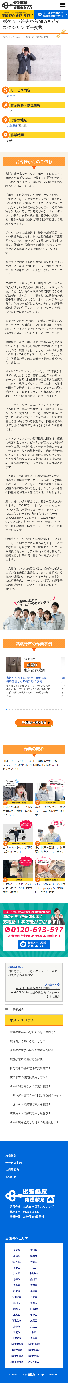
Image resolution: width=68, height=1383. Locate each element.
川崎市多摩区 (16, 1356)
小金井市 (33, 1273)
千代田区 (33, 1309)
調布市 (16, 1309)
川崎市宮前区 (16, 1362)
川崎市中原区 (33, 1356)
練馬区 (33, 1320)
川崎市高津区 (33, 1350)
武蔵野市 (12, 125)
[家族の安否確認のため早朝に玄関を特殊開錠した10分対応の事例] (13, 669)
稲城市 (33, 1256)
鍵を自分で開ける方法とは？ (27, 1041)
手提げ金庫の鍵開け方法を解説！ (30, 1104)
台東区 (33, 1297)
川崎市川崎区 (33, 1344)
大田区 (33, 1262)
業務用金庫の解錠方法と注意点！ (30, 1113)
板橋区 (16, 1256)
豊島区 (16, 1314)
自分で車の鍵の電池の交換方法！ (30, 1068)
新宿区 (33, 1285)
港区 (34, 1332)
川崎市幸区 (16, 1350)
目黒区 (33, 1338)
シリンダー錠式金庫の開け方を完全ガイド (36, 1095)
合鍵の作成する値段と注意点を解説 (31, 1050)
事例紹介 (18, 1009)
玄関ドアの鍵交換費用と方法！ (29, 1077)
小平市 (16, 1279)
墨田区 (33, 1291)
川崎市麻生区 (16, 1344)
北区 (34, 1267)
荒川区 (33, 1250)
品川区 (33, 1279)
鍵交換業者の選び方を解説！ (27, 1059)
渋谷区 (16, 1285)
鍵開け (11, 95)
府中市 (16, 1326)
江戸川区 (16, 1262)
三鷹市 (16, 1332)
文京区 (33, 1326)
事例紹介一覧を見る (34, 722)
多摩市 (33, 1303)
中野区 (33, 1314)
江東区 (16, 1273)
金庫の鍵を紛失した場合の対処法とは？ (34, 1122)
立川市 (16, 1303)
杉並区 (16, 1291)
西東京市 (16, 1320)
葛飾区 (16, 1267)
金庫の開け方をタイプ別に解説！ (30, 1086)
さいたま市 (33, 1362)
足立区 (16, 1250)
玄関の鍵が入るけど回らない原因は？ (33, 1032)
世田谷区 (16, 1297)
